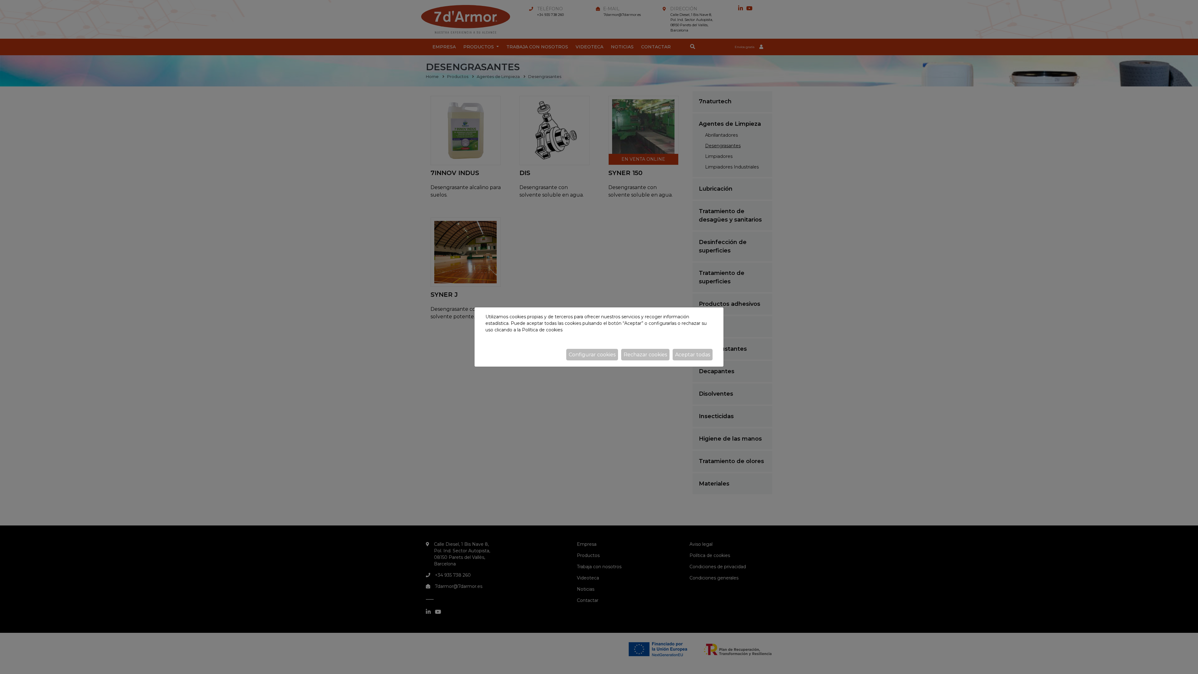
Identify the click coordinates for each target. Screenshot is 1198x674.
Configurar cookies (592, 355)
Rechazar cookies (645, 355)
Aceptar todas (692, 355)
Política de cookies (542, 330)
